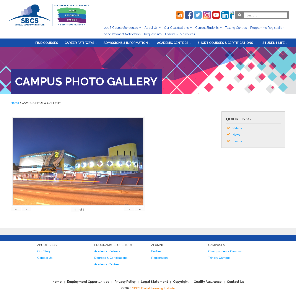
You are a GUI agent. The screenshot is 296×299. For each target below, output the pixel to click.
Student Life (273, 43)
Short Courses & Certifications (226, 43)
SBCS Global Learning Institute (153, 288)
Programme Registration (267, 27)
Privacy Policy (125, 281)
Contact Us (44, 257)
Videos (237, 128)
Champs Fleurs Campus (225, 251)
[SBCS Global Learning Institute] (48, 14)
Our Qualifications (177, 27)
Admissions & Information (126, 43)
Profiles (156, 251)
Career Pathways (80, 43)
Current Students (207, 27)
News (236, 134)
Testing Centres (236, 27)
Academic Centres (173, 43)
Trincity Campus (219, 257)
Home (57, 281)
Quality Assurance (208, 281)
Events (237, 141)
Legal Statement (154, 281)
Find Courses (46, 43)
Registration (159, 257)
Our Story (43, 251)
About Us (151, 27)
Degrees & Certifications (110, 257)
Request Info (153, 34)
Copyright (181, 281)
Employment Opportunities (88, 281)
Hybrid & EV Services (180, 34)
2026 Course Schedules (121, 27)
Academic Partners (107, 251)
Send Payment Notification (122, 34)
